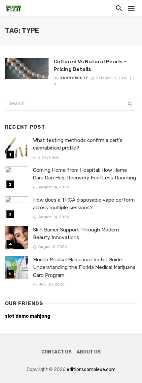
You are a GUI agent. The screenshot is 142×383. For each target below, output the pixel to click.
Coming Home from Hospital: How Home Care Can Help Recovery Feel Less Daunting (84, 174)
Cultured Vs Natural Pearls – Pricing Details (89, 65)
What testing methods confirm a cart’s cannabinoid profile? (78, 144)
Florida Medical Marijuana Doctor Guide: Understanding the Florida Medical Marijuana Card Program (84, 267)
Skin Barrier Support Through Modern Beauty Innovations (76, 233)
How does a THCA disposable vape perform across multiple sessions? (84, 204)
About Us (89, 352)
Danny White (73, 78)
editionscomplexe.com (91, 369)
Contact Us (56, 352)
